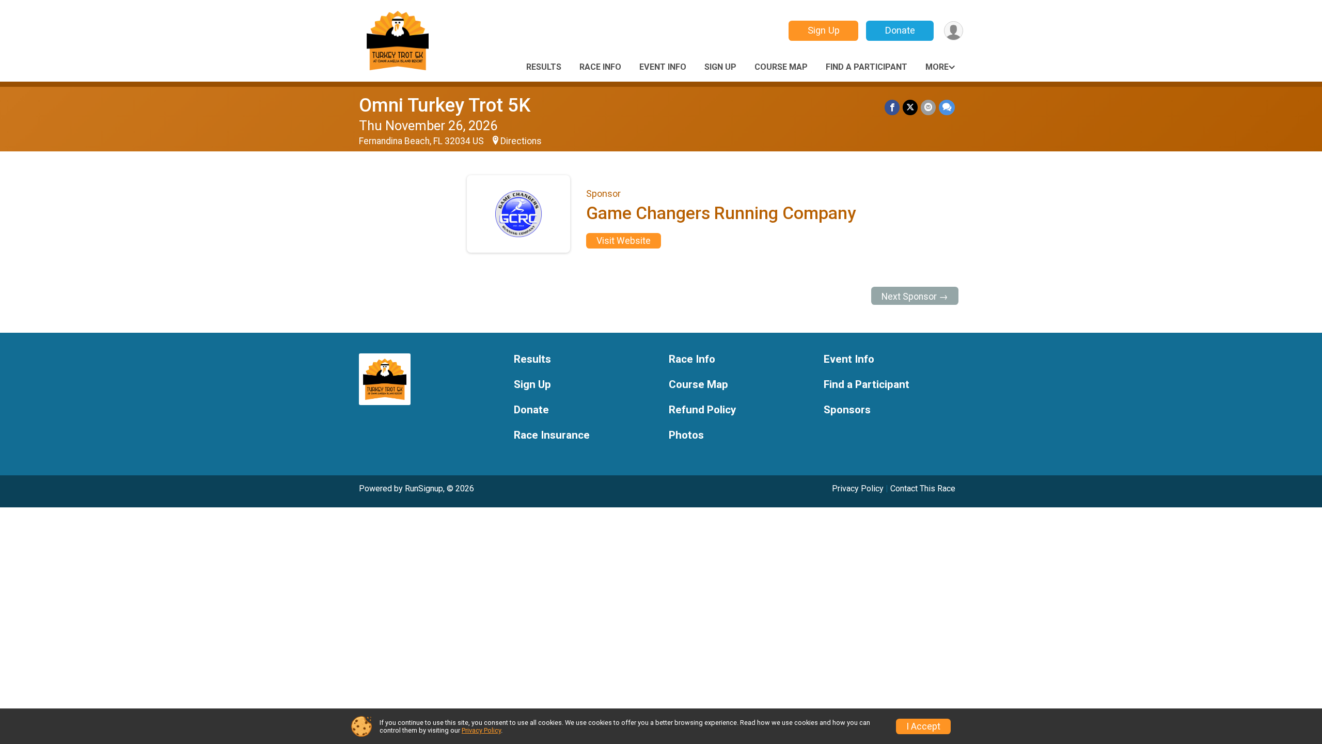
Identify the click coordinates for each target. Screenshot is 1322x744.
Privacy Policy (858, 488)
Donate (900, 30)
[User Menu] (953, 30)
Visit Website (623, 241)
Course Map (781, 67)
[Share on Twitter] (910, 107)
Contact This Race (922, 488)
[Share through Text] (947, 107)
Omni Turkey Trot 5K (444, 105)
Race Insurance (552, 435)
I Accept (923, 726)
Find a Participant (866, 67)
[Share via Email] (928, 107)
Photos (686, 435)
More (937, 67)
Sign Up (824, 30)
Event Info (662, 67)
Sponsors (847, 410)
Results (543, 67)
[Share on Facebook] (892, 107)
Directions (521, 141)
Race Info (600, 67)
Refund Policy (702, 410)
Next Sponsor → (915, 296)
